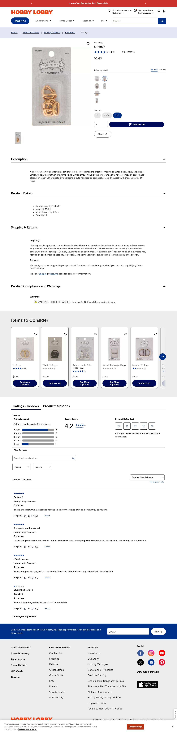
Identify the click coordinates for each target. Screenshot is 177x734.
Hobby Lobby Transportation (104, 697)
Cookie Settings (135, 727)
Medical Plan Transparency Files (106, 680)
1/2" (118, 116)
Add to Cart (139, 124)
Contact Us (55, 653)
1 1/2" (108, 116)
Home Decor (65, 21)
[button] (97, 78)
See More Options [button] (25, 383)
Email (111, 632)
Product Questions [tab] (56, 406)
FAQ (51, 680)
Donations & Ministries (100, 669)
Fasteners (70, 32)
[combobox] (135, 21)
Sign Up (158, 631)
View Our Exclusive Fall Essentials (88, 3)
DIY (103, 21)
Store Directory (20, 653)
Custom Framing (97, 675)
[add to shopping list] (88, 44)
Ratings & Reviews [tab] (26, 406)
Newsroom (94, 653)
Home (14, 32)
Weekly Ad (20, 21)
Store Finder (18, 665)
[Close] (173, 727)
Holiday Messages (98, 664)
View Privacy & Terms (28, 729)
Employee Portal (97, 703)
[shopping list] (159, 11)
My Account (18, 659)
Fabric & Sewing (31, 32)
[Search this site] (162, 21)
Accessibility (56, 697)
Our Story (93, 658)
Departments (42, 21)
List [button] (163, 70)
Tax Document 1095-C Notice (105, 708)
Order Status (56, 669)
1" (99, 116)
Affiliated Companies (99, 691)
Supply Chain (57, 691)
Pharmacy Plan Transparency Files (107, 686)
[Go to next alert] (145, 3)
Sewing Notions (52, 32)
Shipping (43, 274)
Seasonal (87, 21)
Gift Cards (17, 671)
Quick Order (56, 675)
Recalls (53, 686)
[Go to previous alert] (32, 3)
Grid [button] (154, 70)
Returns (54, 274)
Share (101, 134)
